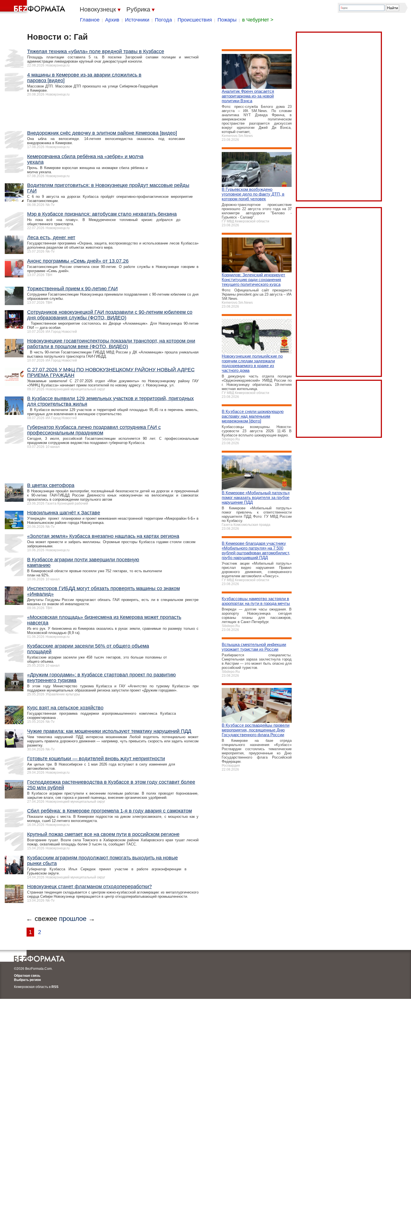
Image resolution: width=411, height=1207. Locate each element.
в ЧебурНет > (257, 20)
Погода (163, 20)
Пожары (227, 20)
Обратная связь (27, 976)
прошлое (72, 918)
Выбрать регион (27, 980)
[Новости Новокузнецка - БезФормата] (33, 7)
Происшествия (195, 20)
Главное (90, 20)
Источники (137, 20)
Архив (112, 20)
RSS (54, 987)
